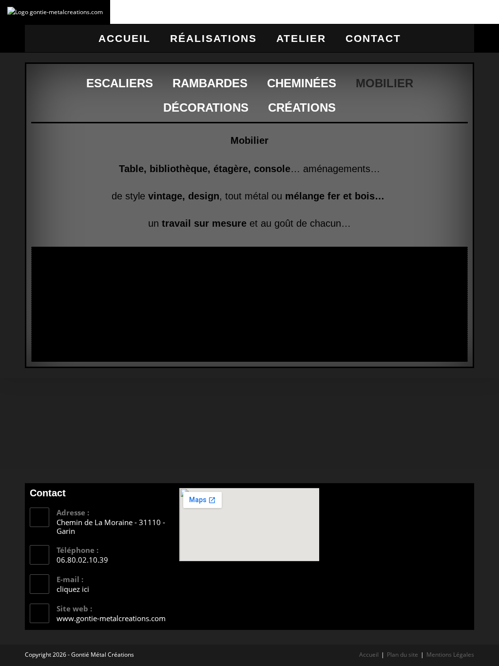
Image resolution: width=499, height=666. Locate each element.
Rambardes (210, 83)
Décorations (206, 107)
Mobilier (384, 83)
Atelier (301, 38)
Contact (373, 38)
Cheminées (301, 83)
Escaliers (119, 83)
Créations (302, 107)
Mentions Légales (450, 654)
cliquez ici (73, 589)
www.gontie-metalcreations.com (111, 618)
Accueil (124, 38)
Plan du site (402, 654)
